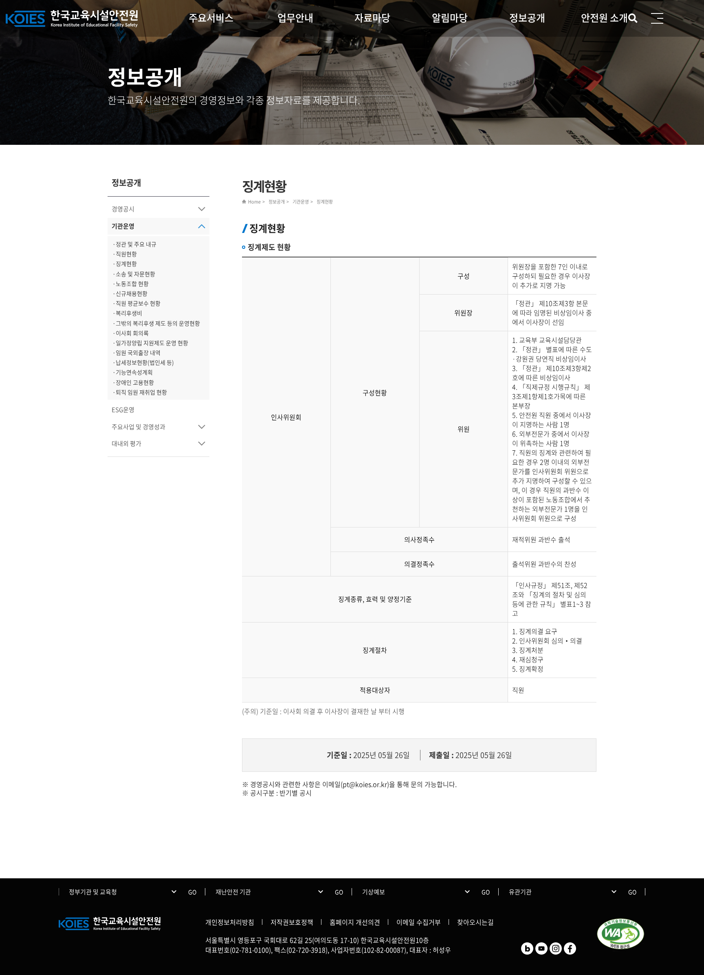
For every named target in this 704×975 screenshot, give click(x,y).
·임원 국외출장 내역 (136, 352)
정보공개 (527, 17)
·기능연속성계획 (132, 372)
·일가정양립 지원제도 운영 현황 (150, 343)
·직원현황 (124, 254)
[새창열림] (527, 948)
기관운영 (123, 226)
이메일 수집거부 (418, 922)
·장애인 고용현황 (133, 382)
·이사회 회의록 (130, 333)
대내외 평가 (126, 443)
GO (192, 892)
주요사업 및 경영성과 (138, 426)
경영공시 (123, 208)
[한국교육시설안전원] (73, 19)
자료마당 (372, 17)
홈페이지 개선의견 (355, 922)
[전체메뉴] (657, 18)
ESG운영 (123, 409)
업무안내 (295, 17)
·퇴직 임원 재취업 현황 (139, 392)
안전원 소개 (604, 17)
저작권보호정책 (292, 922)
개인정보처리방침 (229, 922)
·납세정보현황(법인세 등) (143, 362)
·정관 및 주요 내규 (134, 244)
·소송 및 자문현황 (133, 274)
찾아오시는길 (475, 922)
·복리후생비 (127, 313)
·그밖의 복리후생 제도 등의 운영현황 (156, 323)
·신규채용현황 (129, 293)
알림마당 (450, 17)
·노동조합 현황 (130, 283)
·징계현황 (124, 263)
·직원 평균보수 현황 (136, 303)
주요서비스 (211, 17)
